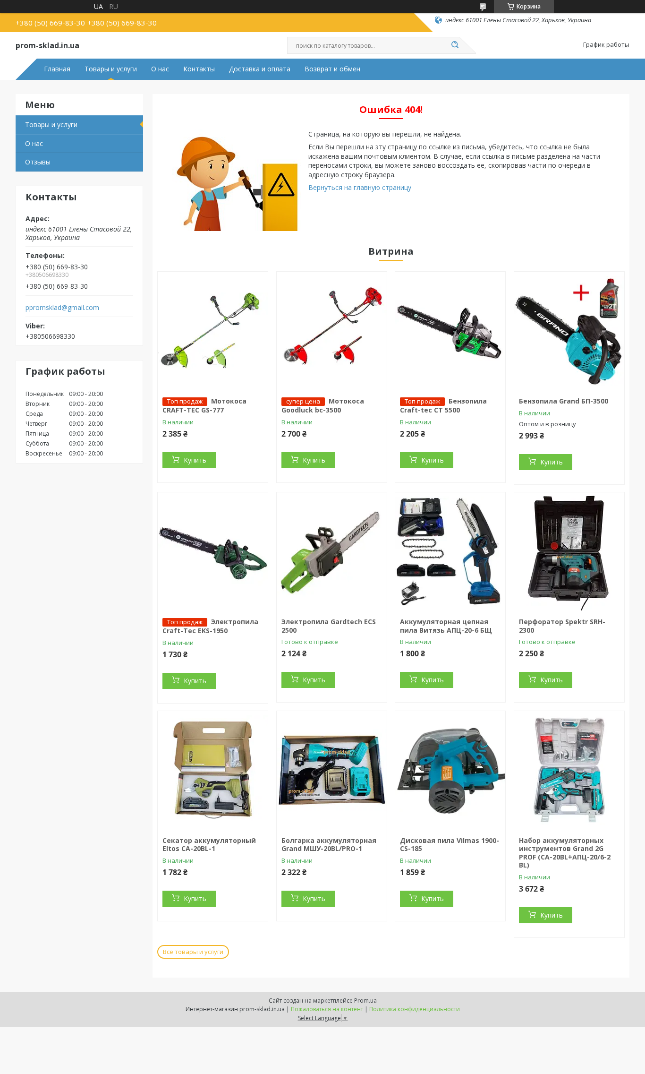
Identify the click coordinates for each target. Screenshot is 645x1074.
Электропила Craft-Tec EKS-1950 (210, 626)
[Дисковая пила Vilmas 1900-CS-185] (450, 770)
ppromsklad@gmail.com (62, 307)
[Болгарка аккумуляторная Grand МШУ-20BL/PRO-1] (332, 770)
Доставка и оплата (259, 69)
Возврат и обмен (332, 69)
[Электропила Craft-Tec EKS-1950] (213, 551)
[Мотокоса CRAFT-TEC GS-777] (213, 331)
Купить (195, 459)
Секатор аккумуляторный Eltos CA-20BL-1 (209, 844)
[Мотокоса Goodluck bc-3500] (332, 331)
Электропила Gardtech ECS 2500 (328, 626)
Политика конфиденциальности (414, 1009)
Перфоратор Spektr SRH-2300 (562, 626)
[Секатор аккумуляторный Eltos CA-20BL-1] (213, 770)
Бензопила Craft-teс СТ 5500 (443, 405)
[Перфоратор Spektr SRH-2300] (569, 551)
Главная (57, 69)
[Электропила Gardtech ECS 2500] (332, 551)
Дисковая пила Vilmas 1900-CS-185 (449, 844)
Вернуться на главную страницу (359, 187)
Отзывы (38, 161)
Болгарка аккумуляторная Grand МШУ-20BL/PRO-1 (328, 844)
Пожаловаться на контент (327, 1009)
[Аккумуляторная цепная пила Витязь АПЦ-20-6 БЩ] (450, 551)
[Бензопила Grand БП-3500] (569, 331)
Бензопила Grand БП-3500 (563, 400)
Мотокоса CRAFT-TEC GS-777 (204, 405)
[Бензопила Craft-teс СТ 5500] (450, 331)
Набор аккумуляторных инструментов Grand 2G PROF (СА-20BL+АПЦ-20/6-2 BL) (565, 853)
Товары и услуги (111, 69)
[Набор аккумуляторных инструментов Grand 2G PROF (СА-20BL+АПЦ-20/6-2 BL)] (569, 770)
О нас (160, 69)
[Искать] (454, 45)
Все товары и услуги (193, 951)
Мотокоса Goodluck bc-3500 (322, 405)
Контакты (199, 69)
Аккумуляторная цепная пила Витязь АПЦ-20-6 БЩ (446, 626)
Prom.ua (365, 1001)
